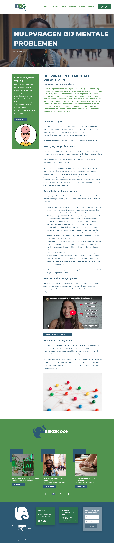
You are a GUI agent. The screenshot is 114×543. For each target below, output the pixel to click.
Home (45, 7)
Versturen (91, 526)
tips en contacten (78, 141)
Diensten (72, 7)
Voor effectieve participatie (84, 483)
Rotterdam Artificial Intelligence (25, 478)
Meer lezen (20, 119)
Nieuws (82, 7)
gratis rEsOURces (104, 6)
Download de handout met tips (58, 334)
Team (64, 7)
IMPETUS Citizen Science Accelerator (88, 359)
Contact (91, 7)
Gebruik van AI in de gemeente (23, 481)
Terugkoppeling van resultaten (57, 273)
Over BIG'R (55, 7)
